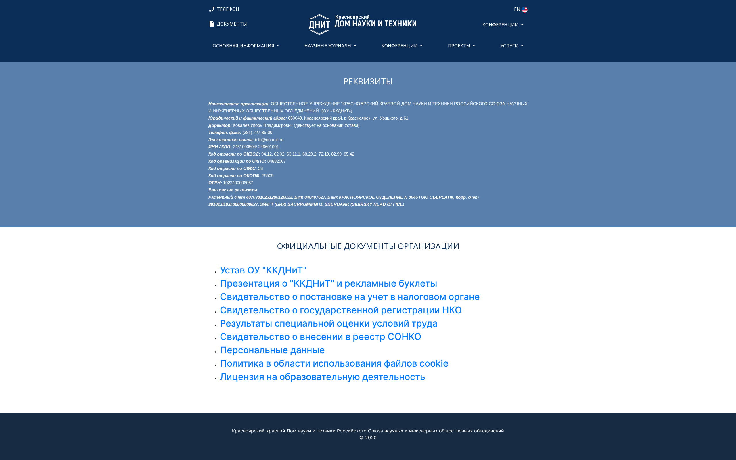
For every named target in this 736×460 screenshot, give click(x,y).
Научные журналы (328, 46)
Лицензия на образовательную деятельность (322, 376)
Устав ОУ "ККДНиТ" (263, 270)
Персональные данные (272, 350)
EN (517, 9)
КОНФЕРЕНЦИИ (500, 25)
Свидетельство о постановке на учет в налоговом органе (350, 296)
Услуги (509, 46)
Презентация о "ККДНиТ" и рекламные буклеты (328, 283)
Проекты (459, 46)
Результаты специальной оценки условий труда (329, 323)
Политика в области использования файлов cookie (334, 363)
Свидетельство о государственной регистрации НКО (341, 310)
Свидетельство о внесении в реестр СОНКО (320, 336)
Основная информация (243, 46)
